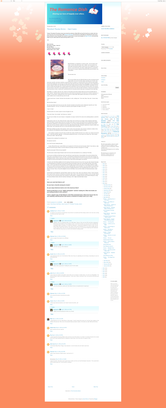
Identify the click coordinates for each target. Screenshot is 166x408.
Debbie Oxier (53, 327)
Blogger (95, 398)
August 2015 (106, 192)
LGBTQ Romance (115, 133)
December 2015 (107, 184)
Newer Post (50, 386)
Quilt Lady (52, 343)
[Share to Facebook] (71, 202)
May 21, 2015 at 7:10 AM (59, 210)
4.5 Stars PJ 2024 (106, 124)
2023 (104, 169)
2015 (104, 183)
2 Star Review (104, 116)
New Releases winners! (108, 246)
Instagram (103, 79)
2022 (104, 170)
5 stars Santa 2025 (114, 127)
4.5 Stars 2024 (113, 122)
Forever (117, 128)
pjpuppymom (56, 220)
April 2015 (106, 260)
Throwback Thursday (74, 204)
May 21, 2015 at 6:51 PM (60, 343)
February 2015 (107, 264)
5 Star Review (53, 204)
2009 (104, 277)
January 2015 (107, 265)
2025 (104, 165)
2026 (104, 163)
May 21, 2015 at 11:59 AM (60, 236)
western (80, 204)
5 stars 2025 (113, 126)
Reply (51, 215)
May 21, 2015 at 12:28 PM (58, 273)
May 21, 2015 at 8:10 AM (66, 220)
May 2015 (106, 197)
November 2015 (107, 186)
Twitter (102, 81)
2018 (104, 178)
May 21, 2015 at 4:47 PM (66, 309)
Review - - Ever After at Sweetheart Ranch (108, 230)
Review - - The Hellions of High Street (108, 202)
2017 (104, 179)
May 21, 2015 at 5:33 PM (57, 335)
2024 (104, 167)
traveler (51, 254)
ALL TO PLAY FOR (105, 37)
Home (73, 386)
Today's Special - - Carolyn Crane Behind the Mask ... (109, 219)
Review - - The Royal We (108, 221)
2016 (104, 181)
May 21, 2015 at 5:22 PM (58, 318)
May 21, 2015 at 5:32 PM (61, 327)
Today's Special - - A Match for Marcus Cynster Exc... (109, 205)
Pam (51, 335)
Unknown (52, 236)
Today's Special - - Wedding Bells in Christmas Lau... (109, 208)
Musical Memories (107, 244)
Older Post (96, 386)
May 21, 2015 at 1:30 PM (66, 284)
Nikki (51, 318)
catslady (52, 210)
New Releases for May (108, 255)
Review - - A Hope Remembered (107, 233)
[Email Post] (65, 202)
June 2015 (106, 195)
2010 (104, 275)
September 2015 (107, 190)
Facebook (103, 77)
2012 (104, 271)
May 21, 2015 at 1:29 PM (66, 244)
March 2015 (106, 262)
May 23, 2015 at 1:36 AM (61, 359)
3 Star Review (111, 117)
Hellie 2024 (106, 130)
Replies (53, 218)
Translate (111, 48)
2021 (104, 172)
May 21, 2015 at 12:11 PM (59, 254)
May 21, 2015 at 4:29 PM (59, 300)
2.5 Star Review (112, 116)
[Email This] (67, 202)
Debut (112, 128)
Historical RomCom (107, 131)
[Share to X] (69, 202)
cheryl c (52, 300)
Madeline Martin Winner (108, 239)
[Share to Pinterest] (72, 202)
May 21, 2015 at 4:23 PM (60, 293)
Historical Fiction (115, 130)
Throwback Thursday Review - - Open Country (109, 217)
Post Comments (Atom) (76, 390)
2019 (104, 176)
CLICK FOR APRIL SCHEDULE (107, 28)
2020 (104, 174)
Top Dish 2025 (109, 136)
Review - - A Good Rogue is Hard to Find (109, 227)
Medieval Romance (110, 135)
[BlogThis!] (68, 202)
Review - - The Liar (107, 237)
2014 (104, 268)
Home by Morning (69, 34)
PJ (68, 204)
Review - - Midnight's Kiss (108, 247)
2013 (104, 269)
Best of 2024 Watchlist (105, 128)
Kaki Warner (58, 204)
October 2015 (107, 188)
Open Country (88, 36)
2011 (104, 273)
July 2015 (106, 193)
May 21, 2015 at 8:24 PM (60, 351)
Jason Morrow (86, 398)
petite (51, 273)
